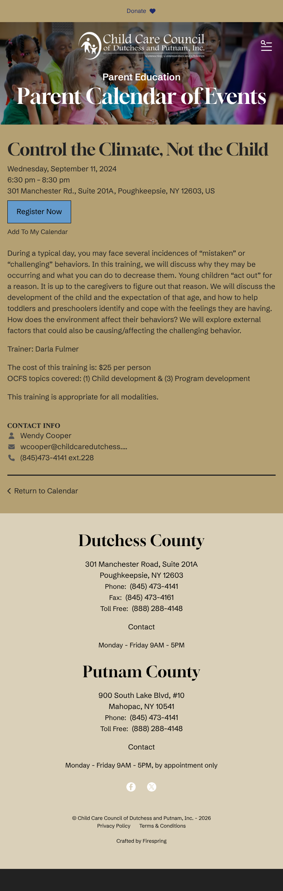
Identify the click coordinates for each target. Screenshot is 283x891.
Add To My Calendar (37, 232)
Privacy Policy (113, 825)
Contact (141, 627)
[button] (266, 46)
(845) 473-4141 (154, 586)
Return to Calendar (46, 491)
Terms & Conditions (162, 825)
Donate (136, 11)
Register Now (39, 211)
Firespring (155, 841)
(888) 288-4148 (157, 608)
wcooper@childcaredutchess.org (76, 446)
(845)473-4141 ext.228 (57, 457)
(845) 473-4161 (150, 597)
